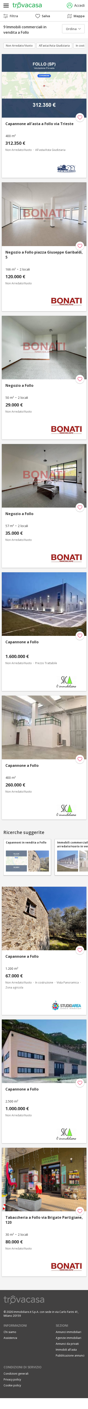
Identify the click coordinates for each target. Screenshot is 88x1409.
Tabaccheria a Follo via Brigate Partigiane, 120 (44, 1220)
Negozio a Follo (19, 385)
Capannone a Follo (22, 641)
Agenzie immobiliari (68, 1338)
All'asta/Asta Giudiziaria (54, 46)
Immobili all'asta (66, 1350)
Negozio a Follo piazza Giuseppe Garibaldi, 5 (44, 255)
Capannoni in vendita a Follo (26, 842)
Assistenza (10, 1338)
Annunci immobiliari (68, 1332)
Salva (46, 16)
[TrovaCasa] (27, 5)
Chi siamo (10, 1332)
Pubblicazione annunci (70, 1355)
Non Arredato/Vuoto (19, 46)
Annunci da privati (67, 1344)
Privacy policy (12, 1379)
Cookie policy (12, 1385)
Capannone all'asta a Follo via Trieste (39, 123)
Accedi (79, 5)
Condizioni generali (16, 1374)
